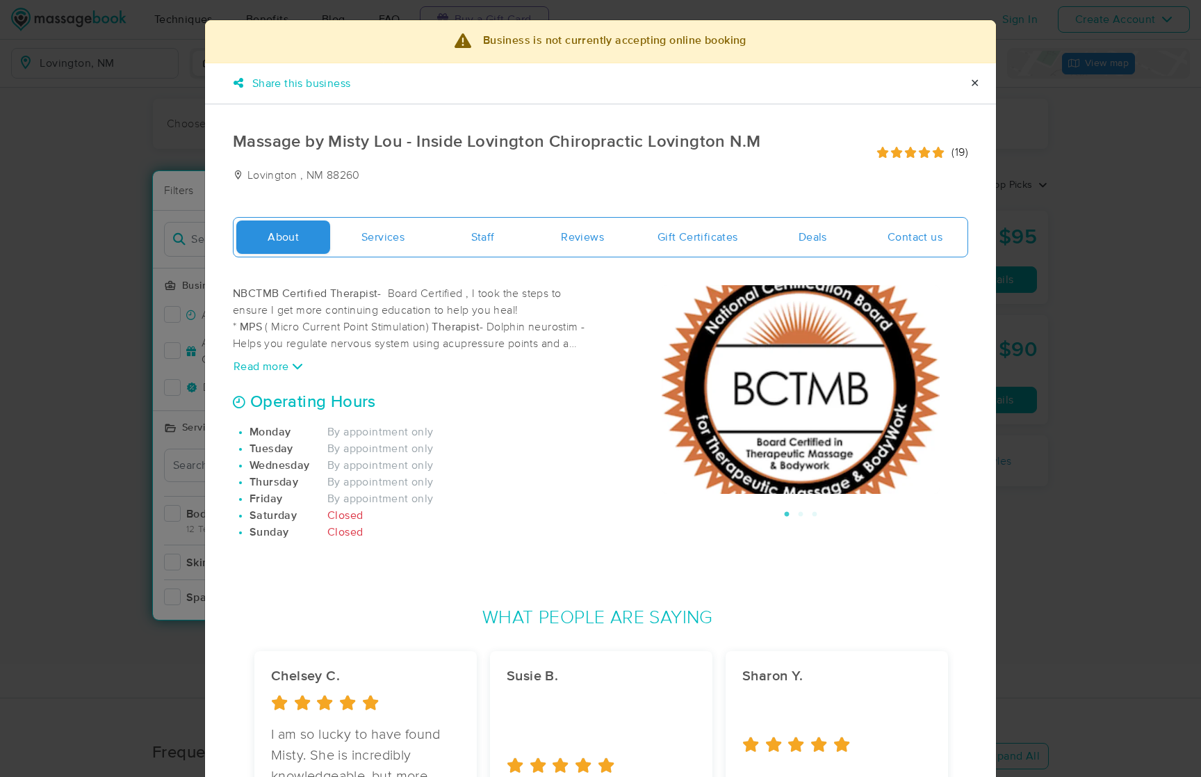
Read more (263, 366)
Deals (813, 237)
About (283, 237)
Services (383, 237)
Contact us (915, 237)
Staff (483, 237)
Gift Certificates (697, 237)
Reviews (582, 237)
